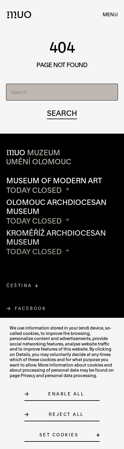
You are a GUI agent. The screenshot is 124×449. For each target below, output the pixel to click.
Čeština (19, 285)
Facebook (30, 308)
